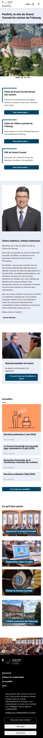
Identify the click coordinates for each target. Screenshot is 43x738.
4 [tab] (29, 77)
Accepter (20, 733)
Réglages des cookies (20, 720)
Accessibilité (7, 681)
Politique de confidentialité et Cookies (20, 713)
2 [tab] (22, 77)
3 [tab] (25, 77)
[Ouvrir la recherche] (39, 4)
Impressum (6, 673)
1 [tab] (17, 77)
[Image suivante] (40, 50)
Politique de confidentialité (13, 677)
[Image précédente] (3, 50)
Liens (4, 686)
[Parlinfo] (7, 2)
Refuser (20, 726)
